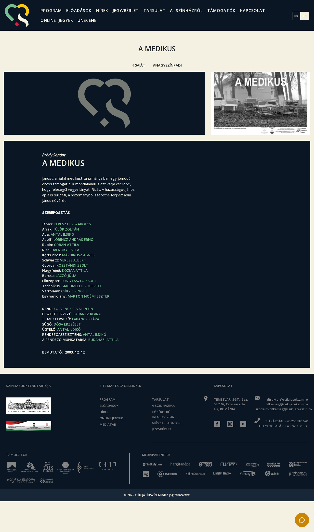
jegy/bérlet (126, 10)
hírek (102, 10)
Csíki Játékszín (146, 495)
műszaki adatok (166, 423)
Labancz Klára (87, 314)
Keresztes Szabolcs (72, 224)
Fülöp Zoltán (66, 229)
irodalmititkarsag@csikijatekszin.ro (282, 409)
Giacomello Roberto (81, 286)
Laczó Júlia (66, 275)
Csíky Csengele (74, 291)
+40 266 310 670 (296, 421)
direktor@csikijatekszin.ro (287, 399)
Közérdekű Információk (163, 414)
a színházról (186, 10)
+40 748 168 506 (296, 426)
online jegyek (56, 20)
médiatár (108, 424)
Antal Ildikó (62, 234)
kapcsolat (252, 10)
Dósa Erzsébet (67, 324)
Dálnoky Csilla (65, 249)
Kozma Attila (75, 270)
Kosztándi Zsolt (72, 265)
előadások (79, 10)
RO (305, 16)
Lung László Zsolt (79, 280)
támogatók (221, 10)
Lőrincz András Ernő (73, 239)
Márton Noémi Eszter (88, 296)
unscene (87, 20)
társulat (155, 10)
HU (296, 16)
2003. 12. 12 (75, 352)
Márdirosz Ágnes (78, 255)
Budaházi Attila (103, 339)
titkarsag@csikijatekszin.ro (287, 404)
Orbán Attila (66, 244)
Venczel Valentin (76, 308)
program (51, 10)
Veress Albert (73, 260)
